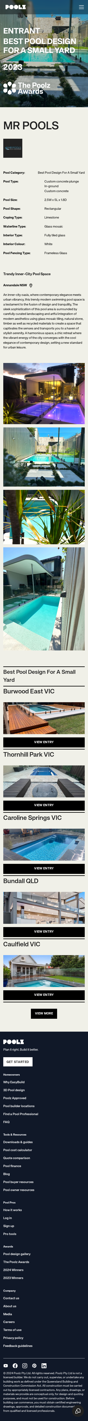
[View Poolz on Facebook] (15, 1365)
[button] (81, 7)
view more (44, 1013)
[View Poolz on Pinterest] (34, 1365)
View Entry (44, 742)
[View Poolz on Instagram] (24, 1365)
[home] (14, 7)
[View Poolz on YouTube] (5, 1365)
